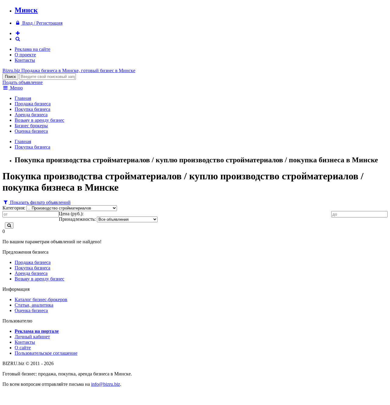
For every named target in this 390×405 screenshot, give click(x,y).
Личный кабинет (32, 336)
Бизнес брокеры (31, 125)
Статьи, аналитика (34, 305)
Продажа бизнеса (33, 103)
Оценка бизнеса (31, 131)
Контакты (25, 60)
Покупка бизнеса (32, 109)
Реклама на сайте (32, 49)
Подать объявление (22, 82)
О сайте (23, 347)
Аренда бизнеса (31, 114)
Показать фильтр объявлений (40, 202)
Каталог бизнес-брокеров (41, 299)
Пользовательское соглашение (46, 353)
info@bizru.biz (105, 384)
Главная (23, 98)
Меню (16, 87)
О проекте (25, 54)
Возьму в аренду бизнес (39, 120)
